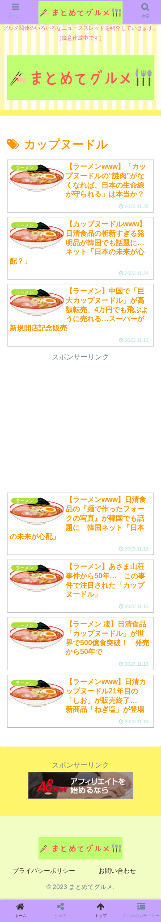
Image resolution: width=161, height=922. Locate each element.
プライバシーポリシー (44, 870)
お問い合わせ (117, 870)
